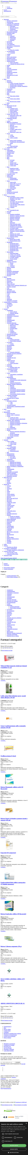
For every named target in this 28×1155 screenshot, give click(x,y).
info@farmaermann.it (6, 1088)
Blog (5, 1028)
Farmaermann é (7, 1026)
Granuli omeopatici (8, 569)
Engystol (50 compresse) (8, 853)
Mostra (2, 646)
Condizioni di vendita (9, 1045)
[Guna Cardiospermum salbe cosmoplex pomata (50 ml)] (9, 723)
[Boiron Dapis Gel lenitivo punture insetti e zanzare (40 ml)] (9, 815)
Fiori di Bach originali (9, 567)
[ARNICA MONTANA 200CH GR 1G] (9, 1000)
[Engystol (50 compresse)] (9, 849)
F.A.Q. (8, 7)
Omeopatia (6, 565)
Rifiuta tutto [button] (14, 1149)
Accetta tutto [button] (14, 1145)
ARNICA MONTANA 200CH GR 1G (13, 1003)
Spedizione (9, 8)
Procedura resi (7, 1046)
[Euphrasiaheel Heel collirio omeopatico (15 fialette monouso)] (9, 879)
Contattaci (6, 1032)
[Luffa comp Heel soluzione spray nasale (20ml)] (9, 692)
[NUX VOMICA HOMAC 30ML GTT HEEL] (9, 976)
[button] (14, 1152)
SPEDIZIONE (7, 11)
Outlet (2, 559)
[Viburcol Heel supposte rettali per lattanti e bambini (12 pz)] (9, 662)
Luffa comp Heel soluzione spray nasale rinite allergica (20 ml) (13, 696)
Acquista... (3, 680)
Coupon (7, 559)
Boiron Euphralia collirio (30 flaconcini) (13, 914)
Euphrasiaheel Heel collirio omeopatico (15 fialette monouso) (13, 883)
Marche (12, 559)
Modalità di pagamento (9, 1043)
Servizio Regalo (8, 1048)
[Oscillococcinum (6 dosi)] (9, 753)
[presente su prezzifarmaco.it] (9, 1110)
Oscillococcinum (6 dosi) (8, 756)
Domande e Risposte (9, 1049)
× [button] (26, 1123)
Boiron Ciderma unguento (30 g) (11, 946)
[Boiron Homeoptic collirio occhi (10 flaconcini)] (9, 784)
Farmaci (6, 563)
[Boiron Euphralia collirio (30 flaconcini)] (9, 911)
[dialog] (14, 1138)
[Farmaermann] (9, 1)
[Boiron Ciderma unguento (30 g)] (9, 943)
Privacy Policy (7, 1029)
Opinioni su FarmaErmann (10, 1035)
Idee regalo (18, 559)
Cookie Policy (7, 1030)
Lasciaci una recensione (9, 1036)
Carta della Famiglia (9, 1050)
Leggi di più (12, 1131)
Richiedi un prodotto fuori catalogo (12, 1033)
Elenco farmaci (7, 1037)
